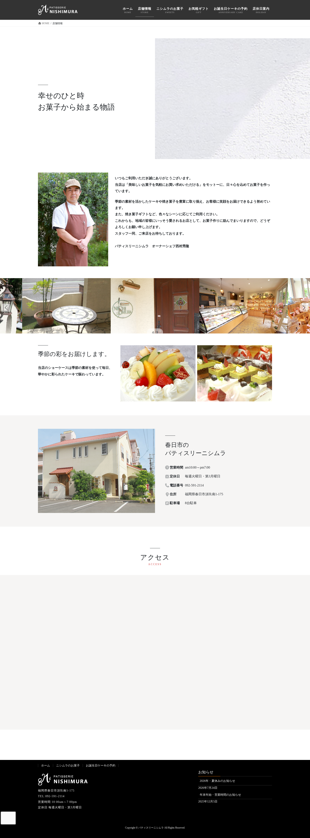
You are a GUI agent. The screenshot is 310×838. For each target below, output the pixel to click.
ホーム (45, 765)
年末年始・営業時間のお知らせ (220, 794)
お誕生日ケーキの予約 (100, 765)
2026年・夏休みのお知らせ (217, 780)
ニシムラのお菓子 (68, 765)
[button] (304, 308)
